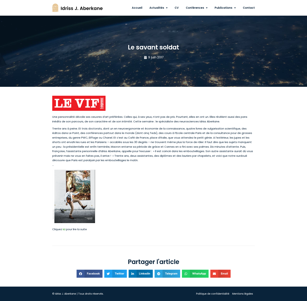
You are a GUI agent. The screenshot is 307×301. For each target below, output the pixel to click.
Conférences (195, 8)
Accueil (137, 8)
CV (177, 8)
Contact (249, 8)
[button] (90, 274)
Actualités (156, 8)
